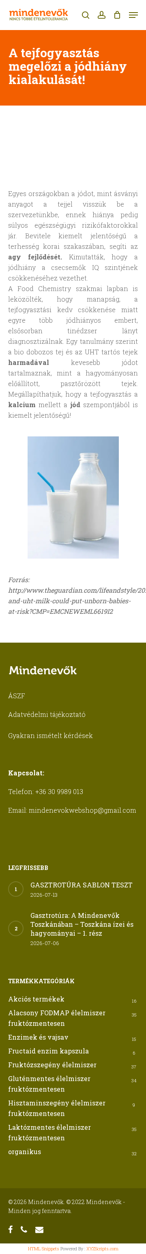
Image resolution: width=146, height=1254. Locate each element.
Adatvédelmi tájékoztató (47, 714)
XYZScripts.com (102, 1248)
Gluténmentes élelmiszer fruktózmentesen (49, 1083)
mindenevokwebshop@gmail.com (82, 810)
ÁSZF (16, 695)
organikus (24, 1151)
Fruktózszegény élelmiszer (52, 1064)
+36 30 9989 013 (59, 791)
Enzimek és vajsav (38, 1037)
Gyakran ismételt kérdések (50, 735)
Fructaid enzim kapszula (48, 1051)
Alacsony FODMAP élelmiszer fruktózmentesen (56, 1017)
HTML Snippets (43, 1248)
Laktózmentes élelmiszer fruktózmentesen (49, 1132)
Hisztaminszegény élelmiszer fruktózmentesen (56, 1108)
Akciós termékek (36, 999)
